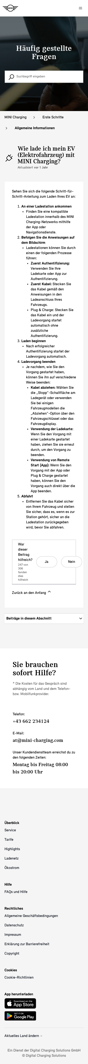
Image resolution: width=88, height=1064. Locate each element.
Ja (46, 562)
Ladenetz (11, 858)
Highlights (12, 849)
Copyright (11, 954)
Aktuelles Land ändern (22, 1036)
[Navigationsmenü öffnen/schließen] (80, 8)
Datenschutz (14, 925)
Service (10, 830)
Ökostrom (11, 868)
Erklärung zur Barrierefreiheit (26, 944)
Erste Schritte (53, 117)
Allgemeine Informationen (35, 128)
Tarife (8, 840)
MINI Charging (15, 117)
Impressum (12, 935)
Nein (71, 562)
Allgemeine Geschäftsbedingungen (31, 916)
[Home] (10, 8)
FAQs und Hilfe (15, 892)
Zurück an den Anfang (29, 593)
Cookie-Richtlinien (19, 978)
